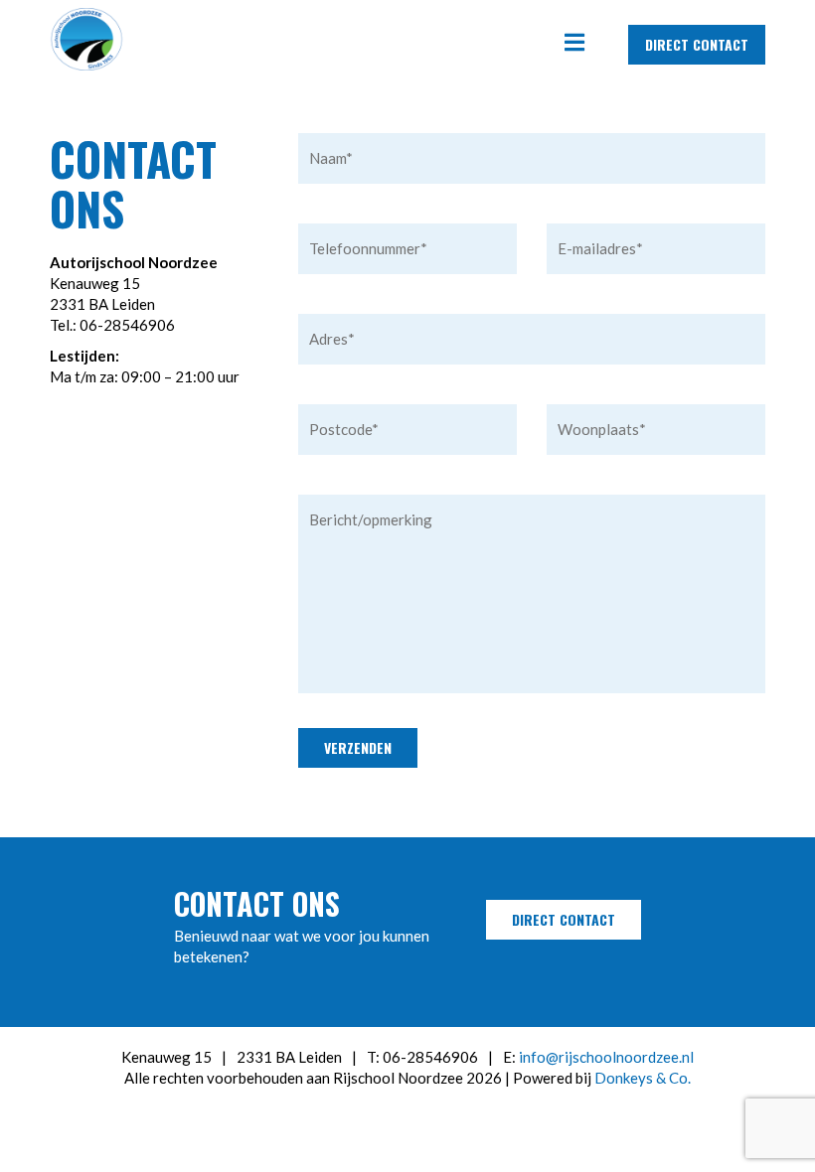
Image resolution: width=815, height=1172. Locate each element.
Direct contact (696, 44)
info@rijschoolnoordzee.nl (606, 1057)
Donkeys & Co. (642, 1078)
